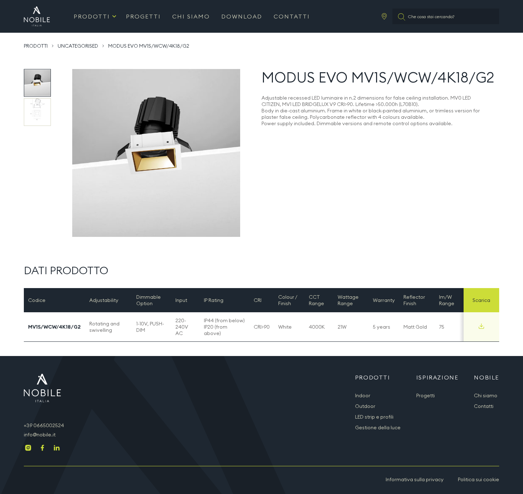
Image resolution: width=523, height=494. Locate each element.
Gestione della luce (378, 427)
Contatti (292, 16)
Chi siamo (191, 16)
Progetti (143, 16)
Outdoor (365, 406)
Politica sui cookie (478, 479)
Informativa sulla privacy (415, 479)
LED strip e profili (374, 417)
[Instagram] (28, 448)
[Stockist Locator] (384, 16)
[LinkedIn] (56, 448)
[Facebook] (42, 448)
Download (241, 16)
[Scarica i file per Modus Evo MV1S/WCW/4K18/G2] (481, 326)
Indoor (362, 395)
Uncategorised (78, 46)
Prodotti (92, 16)
